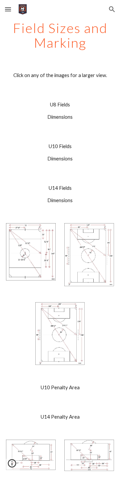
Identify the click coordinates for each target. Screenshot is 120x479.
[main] (60, 35)
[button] (8, 9)
